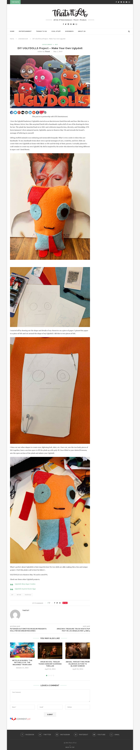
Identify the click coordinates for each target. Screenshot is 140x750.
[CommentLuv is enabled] (20, 718)
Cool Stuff (56, 31)
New (56, 44)
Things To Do (41, 31)
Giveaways (69, 31)
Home (12, 31)
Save (66, 603)
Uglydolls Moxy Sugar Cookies (25, 584)
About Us (81, 31)
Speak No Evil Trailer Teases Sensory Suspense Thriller (50, 664)
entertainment (23, 39)
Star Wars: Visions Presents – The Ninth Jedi (39, 2)
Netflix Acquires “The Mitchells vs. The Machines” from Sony (22, 662)
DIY (12, 594)
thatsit (47, 51)
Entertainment (25, 31)
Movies (19, 594)
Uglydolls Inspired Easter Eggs (25, 589)
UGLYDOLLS (28, 594)
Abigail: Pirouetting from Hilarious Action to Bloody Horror (78, 664)
